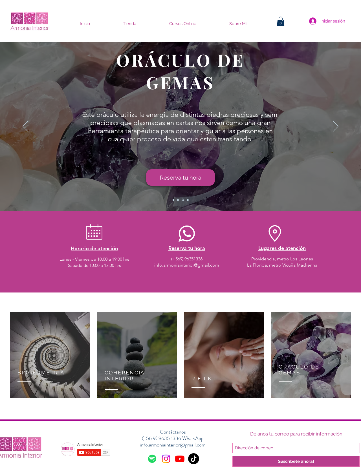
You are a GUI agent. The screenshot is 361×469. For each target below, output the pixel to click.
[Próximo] (335, 127)
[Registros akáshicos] (187, 200)
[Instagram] (165, 458)
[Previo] (25, 127)
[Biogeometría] (173, 200)
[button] (281, 21)
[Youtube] (179, 458)
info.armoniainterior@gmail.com (186, 265)
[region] (50, 355)
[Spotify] (152, 458)
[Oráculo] (182, 200)
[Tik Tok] (193, 458)
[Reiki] (178, 200)
